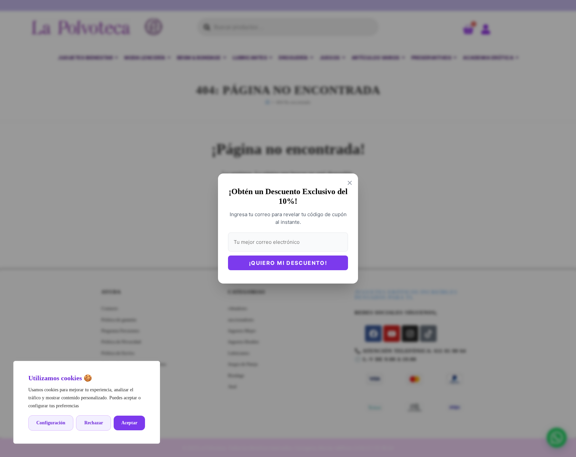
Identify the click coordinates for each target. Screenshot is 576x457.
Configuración (50, 422)
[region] (86, 402)
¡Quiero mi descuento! (288, 263)
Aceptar (129, 422)
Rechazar (93, 422)
